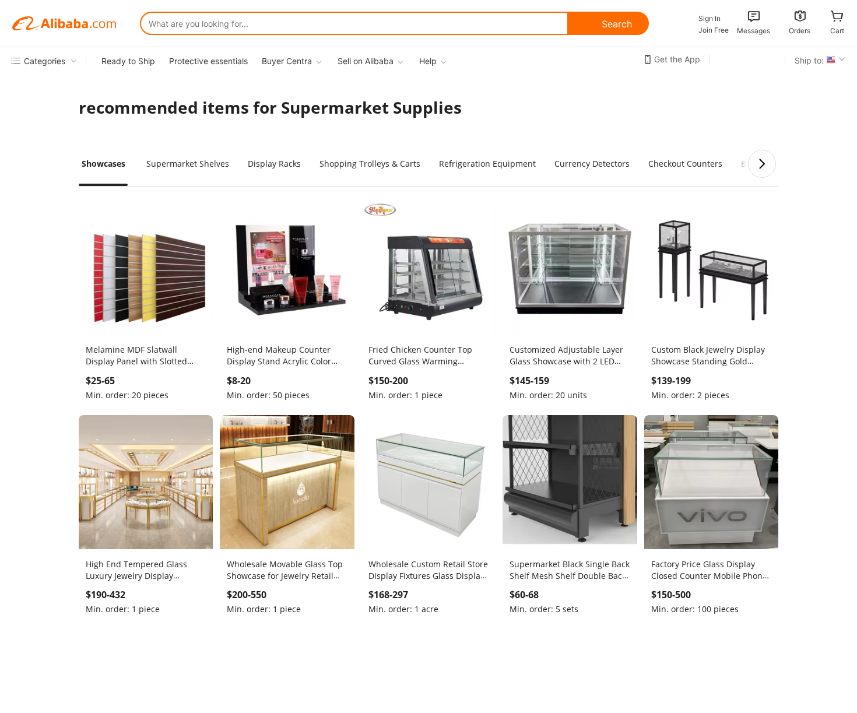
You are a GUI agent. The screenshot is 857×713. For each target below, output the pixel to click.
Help (428, 61)
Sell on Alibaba (366, 61)
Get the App (677, 59)
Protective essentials (208, 61)
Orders (799, 30)
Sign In (709, 18)
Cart (837, 30)
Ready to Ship (128, 61)
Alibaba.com (64, 23)
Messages (753, 30)
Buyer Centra (287, 61)
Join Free (713, 30)
